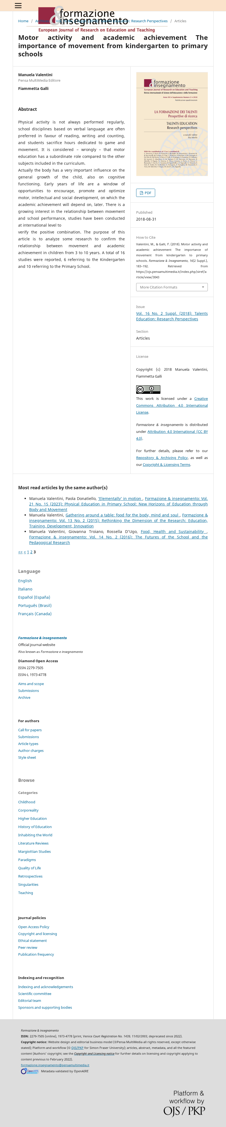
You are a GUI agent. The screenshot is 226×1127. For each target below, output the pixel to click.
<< (20, 551)
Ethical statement (32, 940)
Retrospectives (30, 876)
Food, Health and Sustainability (174, 531)
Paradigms (27, 859)
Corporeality (28, 810)
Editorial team (29, 1000)
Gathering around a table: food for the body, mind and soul (123, 515)
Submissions (28, 690)
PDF (147, 192)
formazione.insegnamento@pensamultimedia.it (55, 1065)
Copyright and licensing (37, 933)
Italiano (25, 589)
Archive (24, 697)
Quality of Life (29, 867)
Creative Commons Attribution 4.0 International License (172, 405)
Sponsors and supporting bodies (45, 1007)
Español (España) (34, 597)
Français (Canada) (35, 613)
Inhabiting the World (35, 834)
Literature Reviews (33, 843)
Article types (28, 743)
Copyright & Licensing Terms (166, 464)
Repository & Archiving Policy (162, 457)
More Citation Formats (158, 287)
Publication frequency (36, 954)
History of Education (35, 826)
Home (23, 20)
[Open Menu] (18, 5)
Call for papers (30, 729)
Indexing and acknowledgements (45, 986)
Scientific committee (34, 993)
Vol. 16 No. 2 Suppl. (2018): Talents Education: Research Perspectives (112, 20)
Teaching (25, 892)
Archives (42, 20)
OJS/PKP (77, 1048)
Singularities (28, 884)
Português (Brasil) (35, 605)
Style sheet (27, 757)
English (25, 580)
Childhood (26, 801)
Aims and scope (31, 683)
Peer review (27, 947)
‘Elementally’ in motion (120, 498)
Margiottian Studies (34, 851)
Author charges (31, 750)
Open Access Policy (33, 926)
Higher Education (32, 818)
